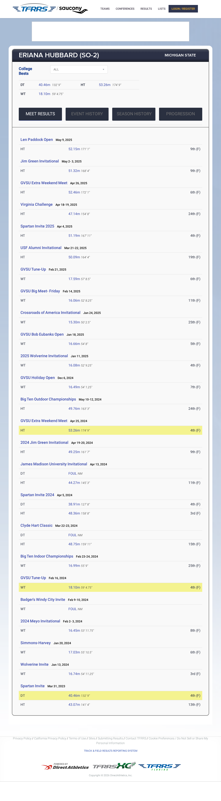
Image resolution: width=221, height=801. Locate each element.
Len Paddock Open (37, 139)
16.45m (74, 630)
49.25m (74, 452)
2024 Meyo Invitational (40, 621)
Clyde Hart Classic (36, 525)
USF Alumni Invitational (41, 247)
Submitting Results (110, 738)
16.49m (74, 387)
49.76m (74, 409)
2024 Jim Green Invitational (44, 442)
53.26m (104, 85)
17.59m (74, 279)
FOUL (72, 473)
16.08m (74, 365)
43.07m (74, 705)
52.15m (74, 149)
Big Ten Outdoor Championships (48, 399)
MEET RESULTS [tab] (40, 113)
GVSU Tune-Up (33, 269)
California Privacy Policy (50, 738)
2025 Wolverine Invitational (44, 356)
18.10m (44, 94)
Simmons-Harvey (36, 642)
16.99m (74, 566)
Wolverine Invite (35, 664)
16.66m (74, 344)
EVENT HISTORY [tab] (87, 113)
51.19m (74, 236)
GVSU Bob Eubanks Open (42, 334)
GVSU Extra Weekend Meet (44, 183)
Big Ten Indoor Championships (47, 556)
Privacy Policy (22, 738)
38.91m (74, 504)
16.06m (74, 300)
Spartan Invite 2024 (37, 494)
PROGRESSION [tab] (180, 113)
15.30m (74, 322)
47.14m (74, 214)
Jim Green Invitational (40, 161)
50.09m (74, 257)
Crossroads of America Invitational (51, 312)
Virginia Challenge (37, 204)
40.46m (44, 85)
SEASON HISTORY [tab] (134, 113)
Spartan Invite (33, 686)
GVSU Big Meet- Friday (40, 291)
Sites (92, 738)
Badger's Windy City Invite (43, 599)
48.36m (74, 513)
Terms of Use (77, 738)
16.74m (74, 674)
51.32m (74, 171)
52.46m (74, 192)
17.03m (74, 652)
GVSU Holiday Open (38, 377)
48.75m (74, 544)
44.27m (74, 483)
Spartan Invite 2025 (37, 226)
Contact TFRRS (136, 738)
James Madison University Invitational (54, 464)
